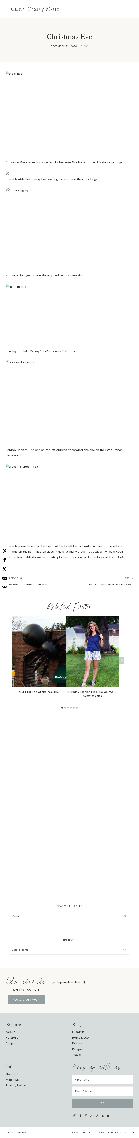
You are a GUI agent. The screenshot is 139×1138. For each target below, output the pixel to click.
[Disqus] (69, 759)
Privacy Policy (16, 1085)
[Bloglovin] (108, 1115)
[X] (4, 569)
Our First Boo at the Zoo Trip (39, 692)
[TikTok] (91, 1115)
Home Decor (81, 1037)
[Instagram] (74, 1115)
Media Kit (12, 1080)
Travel (76, 1055)
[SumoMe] (4, 587)
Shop (9, 1043)
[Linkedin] (103, 1115)
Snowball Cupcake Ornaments (26, 581)
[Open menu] (124, 9)
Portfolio (12, 1037)
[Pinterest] (86, 1115)
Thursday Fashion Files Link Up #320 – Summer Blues (92, 694)
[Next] (121, 660)
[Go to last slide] (17, 660)
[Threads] (97, 1115)
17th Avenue (127, 1133)
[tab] (62, 708)
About (10, 1032)
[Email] (4, 578)
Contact (12, 1074)
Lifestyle (78, 1032)
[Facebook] (80, 1115)
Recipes (78, 1049)
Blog (84, 46)
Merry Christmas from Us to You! (111, 581)
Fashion (77, 1043)
